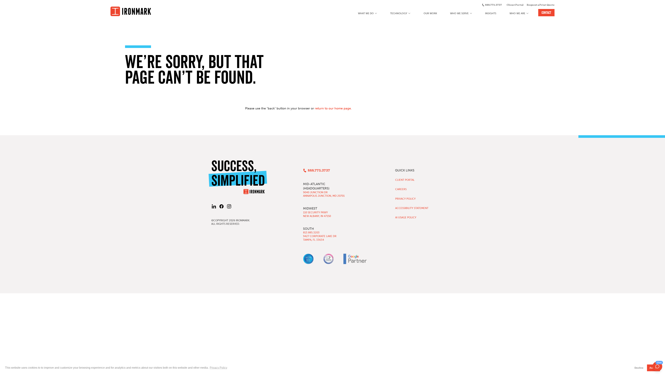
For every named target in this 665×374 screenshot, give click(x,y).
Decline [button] (639, 367)
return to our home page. (333, 108)
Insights (490, 13)
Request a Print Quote (541, 5)
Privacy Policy (405, 198)
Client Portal (515, 5)
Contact (546, 13)
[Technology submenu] (409, 13)
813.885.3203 (311, 232)
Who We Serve (459, 13)
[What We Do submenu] (376, 13)
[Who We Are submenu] (527, 13)
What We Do (366, 13)
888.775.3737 (493, 5)
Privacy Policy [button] (218, 367)
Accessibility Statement (411, 208)
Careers (401, 189)
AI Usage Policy (405, 217)
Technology (398, 13)
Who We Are (517, 13)
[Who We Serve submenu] (470, 13)
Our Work (430, 13)
